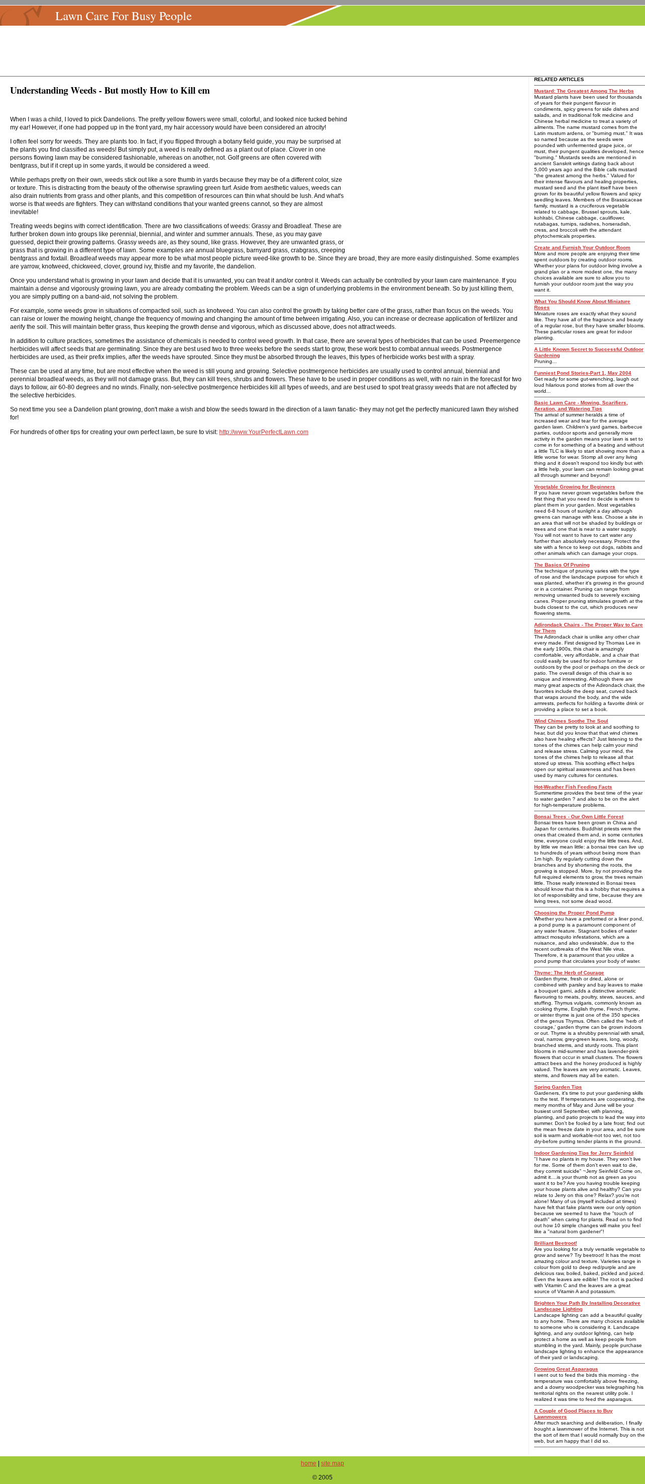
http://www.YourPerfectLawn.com (263, 432)
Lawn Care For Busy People (123, 16)
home (308, 1463)
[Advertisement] (325, 51)
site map (332, 1463)
